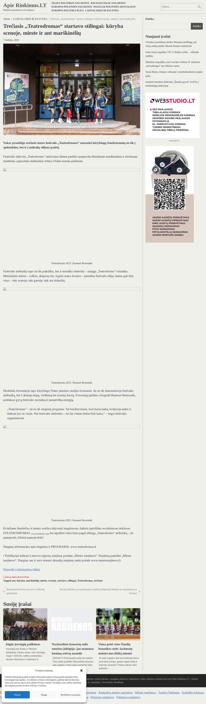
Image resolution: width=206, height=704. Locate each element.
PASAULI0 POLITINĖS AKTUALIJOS (115, 6)
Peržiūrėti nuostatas (70, 695)
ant (13, 580)
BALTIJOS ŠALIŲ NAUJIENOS (108, 3)
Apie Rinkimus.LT (25, 5)
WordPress (118, 682)
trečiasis (98, 580)
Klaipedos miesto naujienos (115, 692)
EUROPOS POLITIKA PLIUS (68, 10)
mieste (43, 580)
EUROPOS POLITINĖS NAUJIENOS (72, 6)
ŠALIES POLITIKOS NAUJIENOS (70, 3)
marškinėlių (32, 580)
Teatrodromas (85, 580)
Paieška (149, 19)
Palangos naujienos (128, 697)
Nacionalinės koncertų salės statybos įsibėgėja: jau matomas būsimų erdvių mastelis (73, 649)
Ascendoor (95, 682)
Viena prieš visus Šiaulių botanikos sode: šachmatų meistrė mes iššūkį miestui (115, 649)
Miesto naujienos (145, 692)
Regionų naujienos (102, 697)
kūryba (21, 580)
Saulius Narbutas (169, 692)
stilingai (72, 580)
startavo (61, 580)
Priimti (17, 695)
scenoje (52, 580)
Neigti (44, 695)
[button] (81, 670)
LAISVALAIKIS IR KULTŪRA (102, 10)
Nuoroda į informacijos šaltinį (21, 569)
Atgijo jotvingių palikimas (22, 644)
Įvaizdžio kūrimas (193, 692)
